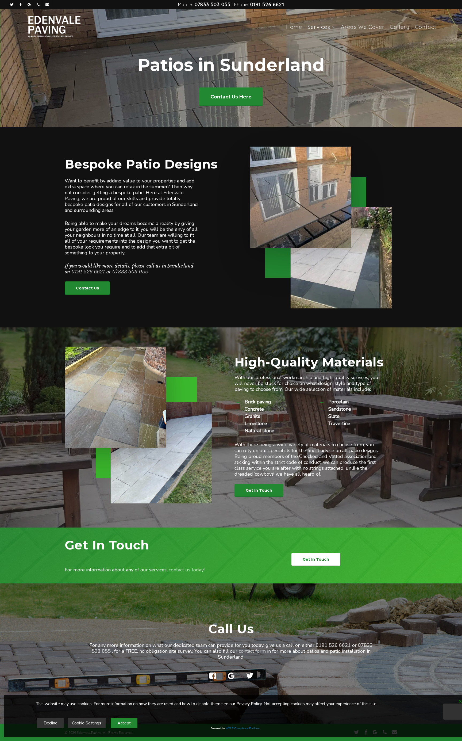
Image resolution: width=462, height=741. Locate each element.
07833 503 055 (212, 4)
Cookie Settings (86, 723)
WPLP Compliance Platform (243, 728)
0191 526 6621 (267, 4)
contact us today (186, 570)
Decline (50, 723)
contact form (252, 651)
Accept (124, 723)
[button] (231, 96)
